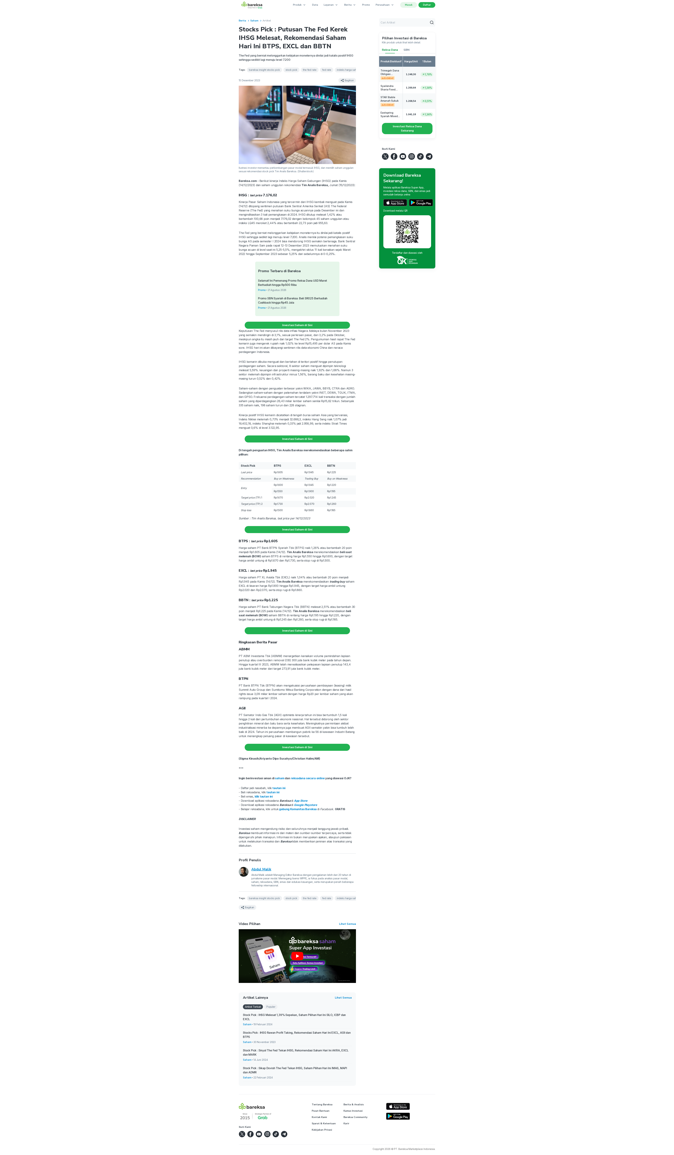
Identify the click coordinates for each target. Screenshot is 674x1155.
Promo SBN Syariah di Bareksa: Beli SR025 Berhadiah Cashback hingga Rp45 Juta (292, 300)
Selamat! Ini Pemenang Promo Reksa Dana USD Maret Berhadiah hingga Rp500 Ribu (292, 283)
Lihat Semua (347, 924)
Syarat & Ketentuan (324, 1123)
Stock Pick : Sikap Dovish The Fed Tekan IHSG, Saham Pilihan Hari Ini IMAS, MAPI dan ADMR (295, 1070)
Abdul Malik (261, 869)
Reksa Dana (390, 50)
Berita (242, 20)
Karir (346, 1123)
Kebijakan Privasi (322, 1129)
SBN (406, 50)
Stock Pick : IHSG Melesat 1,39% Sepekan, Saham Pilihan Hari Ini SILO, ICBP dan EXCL (294, 1017)
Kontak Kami (319, 1117)
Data (315, 4)
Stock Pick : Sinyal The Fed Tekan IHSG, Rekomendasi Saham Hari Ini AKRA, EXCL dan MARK (295, 1052)
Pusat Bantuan (320, 1111)
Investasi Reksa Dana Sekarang (407, 128)
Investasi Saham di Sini (297, 325)
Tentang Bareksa (322, 1104)
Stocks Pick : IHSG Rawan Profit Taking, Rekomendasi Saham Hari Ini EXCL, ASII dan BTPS (297, 1035)
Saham (254, 20)
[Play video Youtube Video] (297, 956)
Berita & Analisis (353, 1104)
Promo (366, 4)
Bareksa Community (355, 1117)
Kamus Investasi (353, 1111)
